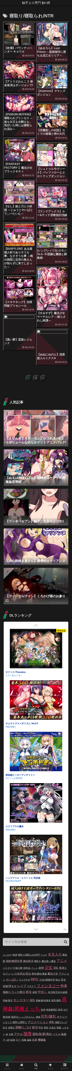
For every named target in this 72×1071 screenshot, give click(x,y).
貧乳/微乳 (56, 1000)
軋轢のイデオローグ (16, 736)
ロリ (18, 1039)
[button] (66, 942)
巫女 (63, 979)
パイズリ (7, 968)
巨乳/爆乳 (48, 1016)
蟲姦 (29, 1040)
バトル (56, 1034)
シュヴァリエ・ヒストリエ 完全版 (23, 685)
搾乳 (51, 1022)
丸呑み (52, 1027)
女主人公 (55, 954)
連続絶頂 (28, 960)
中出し (42, 992)
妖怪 (35, 992)
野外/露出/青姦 (39, 973)
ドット (34, 968)
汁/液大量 (17, 968)
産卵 (41, 967)
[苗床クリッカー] (36, 868)
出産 (34, 1039)
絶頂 (35, 1027)
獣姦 (59, 1027)
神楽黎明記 (51, 1009)
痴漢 (15, 955)
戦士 (58, 979)
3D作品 (26, 968)
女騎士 (11, 1027)
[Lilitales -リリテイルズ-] (36, 920)
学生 (41, 1027)
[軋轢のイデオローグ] (36, 714)
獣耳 (60, 1009)
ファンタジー (48, 986)
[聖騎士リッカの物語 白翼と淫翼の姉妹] (36, 765)
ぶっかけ (7, 955)
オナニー (62, 1016)
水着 (11, 1034)
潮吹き (37, 961)
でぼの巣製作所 (47, 979)
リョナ (43, 955)
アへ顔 (6, 1040)
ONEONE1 (11, 637)
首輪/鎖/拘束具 (43, 1000)
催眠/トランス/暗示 (14, 992)
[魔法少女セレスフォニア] (36, 817)
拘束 (63, 986)
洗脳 (23, 1040)
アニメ (62, 961)
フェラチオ (24, 979)
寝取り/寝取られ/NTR (29, 955)
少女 (49, 967)
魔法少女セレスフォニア (18, 839)
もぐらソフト (12, 791)
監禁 (43, 1009)
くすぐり (7, 1022)
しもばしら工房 (13, 842)
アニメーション (38, 1022)
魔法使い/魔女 (49, 961)
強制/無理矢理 (14, 960)
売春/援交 (8, 1000)
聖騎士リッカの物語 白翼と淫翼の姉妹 (25, 788)
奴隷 (12, 1040)
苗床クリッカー (13, 891)
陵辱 (28, 1033)
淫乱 (56, 967)
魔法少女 (53, 973)
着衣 (46, 1027)
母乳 (32, 1000)
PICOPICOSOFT (13, 688)
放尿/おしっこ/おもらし (23, 1017)
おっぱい (12, 979)
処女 (29, 992)
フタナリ (31, 986)
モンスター (21, 1000)
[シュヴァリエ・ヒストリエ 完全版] (36, 662)
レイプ (21, 986)
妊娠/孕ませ (10, 986)
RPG (34, 979)
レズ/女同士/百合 (21, 973)
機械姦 (42, 1039)
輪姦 (63, 1034)
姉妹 (38, 1017)
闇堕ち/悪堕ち (20, 1022)
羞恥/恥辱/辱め (42, 1034)
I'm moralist (11, 894)
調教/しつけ (23, 1027)
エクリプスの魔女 (15, 634)
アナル (18, 1034)
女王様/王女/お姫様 (57, 992)
